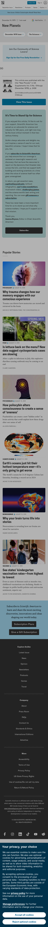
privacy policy (18, 893)
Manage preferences (14, 904)
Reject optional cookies (24, 921)
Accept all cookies (24, 914)
